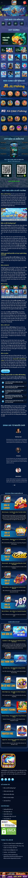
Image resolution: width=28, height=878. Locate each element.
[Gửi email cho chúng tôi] (12, 782)
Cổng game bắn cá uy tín (10, 819)
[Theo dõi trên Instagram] (5, 782)
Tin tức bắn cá (7, 821)
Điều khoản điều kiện (9, 797)
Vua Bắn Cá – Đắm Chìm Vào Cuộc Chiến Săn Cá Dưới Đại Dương (14, 644)
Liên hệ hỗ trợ (7, 803)
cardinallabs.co (5, 773)
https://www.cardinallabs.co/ (16, 846)
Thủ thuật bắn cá (8, 814)
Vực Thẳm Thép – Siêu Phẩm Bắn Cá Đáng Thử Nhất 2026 (14, 671)
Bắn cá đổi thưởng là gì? (10, 791)
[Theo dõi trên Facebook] (2, 782)
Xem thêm (6, 371)
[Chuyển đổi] (25, 382)
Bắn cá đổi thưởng (6, 194)
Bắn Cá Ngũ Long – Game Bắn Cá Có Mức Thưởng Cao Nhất (14, 695)
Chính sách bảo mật (8, 794)
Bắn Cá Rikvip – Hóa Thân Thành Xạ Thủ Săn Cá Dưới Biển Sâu (14, 591)
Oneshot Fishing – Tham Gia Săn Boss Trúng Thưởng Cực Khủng (14, 719)
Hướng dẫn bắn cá (8, 812)
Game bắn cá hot (8, 817)
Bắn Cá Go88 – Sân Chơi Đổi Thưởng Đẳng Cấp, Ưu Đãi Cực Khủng (14, 567)
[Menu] (2, 2)
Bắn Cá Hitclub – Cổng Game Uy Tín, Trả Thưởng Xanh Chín (14, 543)
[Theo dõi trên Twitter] (9, 782)
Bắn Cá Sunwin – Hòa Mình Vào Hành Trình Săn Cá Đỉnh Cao (14, 516)
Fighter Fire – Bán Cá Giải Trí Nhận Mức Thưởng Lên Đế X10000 (14, 743)
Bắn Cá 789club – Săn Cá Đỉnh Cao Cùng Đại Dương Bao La (14, 615)
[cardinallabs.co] (14, 2)
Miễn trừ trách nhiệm (9, 800)
